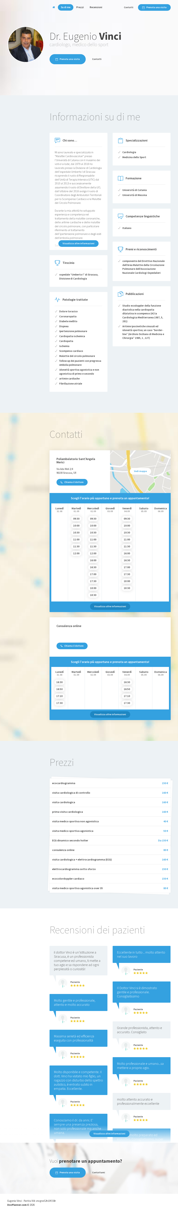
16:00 (93, 560)
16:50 (59, 689)
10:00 (76, 525)
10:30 (76, 532)
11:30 (76, 546)
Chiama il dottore (73, 482)
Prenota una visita (156, 7)
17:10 (59, 696)
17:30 (93, 581)
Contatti (128, 7)
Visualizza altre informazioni (78, 243)
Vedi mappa (140, 471)
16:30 (93, 567)
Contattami (98, 1172)
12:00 (76, 553)
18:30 (93, 595)
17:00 (93, 574)
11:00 (76, 539)
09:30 (76, 518)
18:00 (93, 588)
